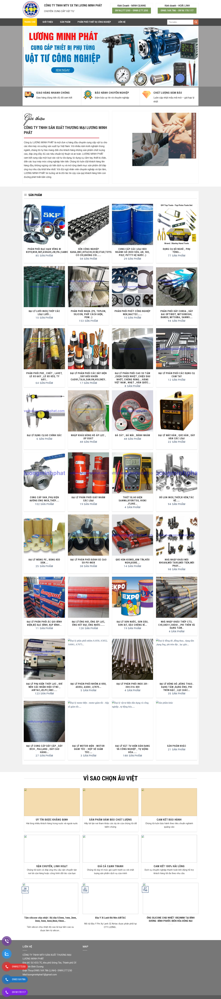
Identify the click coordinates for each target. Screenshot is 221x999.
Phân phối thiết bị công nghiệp (94, 22)
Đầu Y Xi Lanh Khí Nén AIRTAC (110, 917)
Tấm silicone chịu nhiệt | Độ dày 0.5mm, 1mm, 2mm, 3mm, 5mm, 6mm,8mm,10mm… (50, 919)
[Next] (190, 56)
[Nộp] (195, 22)
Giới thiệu (48, 22)
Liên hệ (122, 22)
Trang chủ (29, 22)
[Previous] (30, 56)
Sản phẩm (65, 22)
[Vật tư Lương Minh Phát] (31, 9)
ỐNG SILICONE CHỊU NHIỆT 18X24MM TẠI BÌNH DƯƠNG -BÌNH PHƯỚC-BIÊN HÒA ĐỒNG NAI (171, 919)
